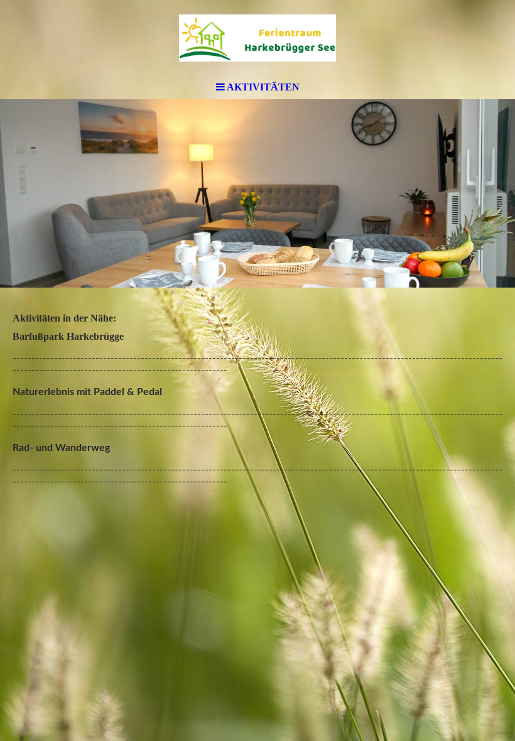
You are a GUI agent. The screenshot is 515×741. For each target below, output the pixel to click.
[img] (257, 37)
